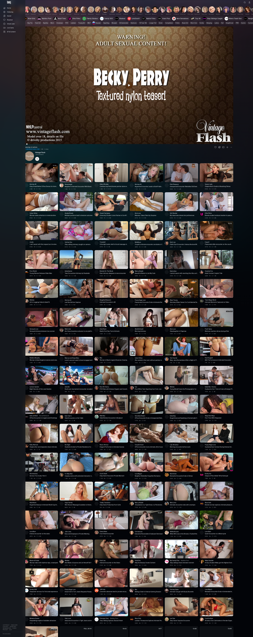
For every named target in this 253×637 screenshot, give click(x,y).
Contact (5, 626)
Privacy (5, 629)
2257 (10, 629)
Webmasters (7, 628)
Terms (14, 628)
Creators (13, 626)
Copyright (6, 625)
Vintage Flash (40, 152)
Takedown (14, 625)
